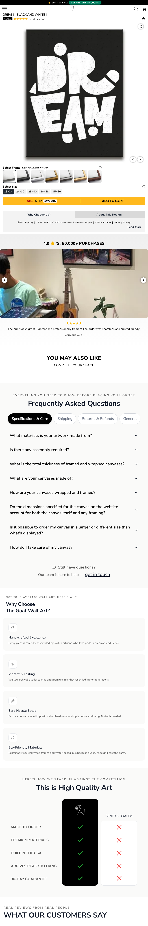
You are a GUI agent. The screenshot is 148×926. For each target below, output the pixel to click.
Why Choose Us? (39, 214)
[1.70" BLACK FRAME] (23, 176)
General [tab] (130, 418)
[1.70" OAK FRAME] (80, 176)
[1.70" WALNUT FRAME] (95, 176)
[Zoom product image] (140, 26)
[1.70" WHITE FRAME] (38, 176)
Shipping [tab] (64, 418)
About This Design (109, 214)
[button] (74, 2)
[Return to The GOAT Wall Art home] (74, 8)
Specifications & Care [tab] (30, 418)
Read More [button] (134, 227)
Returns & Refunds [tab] (98, 418)
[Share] (143, 19)
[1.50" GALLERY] (9, 176)
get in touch (97, 574)
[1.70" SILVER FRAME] (66, 176)
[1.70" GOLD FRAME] (52, 176)
